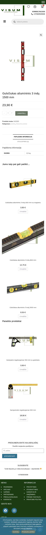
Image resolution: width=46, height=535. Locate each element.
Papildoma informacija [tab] (23, 137)
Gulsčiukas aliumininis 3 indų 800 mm (23, 260)
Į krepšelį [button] (23, 211)
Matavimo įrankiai (21, 124)
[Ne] (43, 526)
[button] (41, 35)
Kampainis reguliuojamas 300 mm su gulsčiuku (23, 360)
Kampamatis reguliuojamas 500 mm (23, 410)
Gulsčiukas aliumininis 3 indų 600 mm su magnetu (23, 202)
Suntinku (16, 532)
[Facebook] (5, 510)
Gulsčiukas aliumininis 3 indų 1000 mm (23, 307)
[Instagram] (14, 510)
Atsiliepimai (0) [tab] (23, 141)
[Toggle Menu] (43, 2)
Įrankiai (13, 124)
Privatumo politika (28, 532)
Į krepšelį (21, 113)
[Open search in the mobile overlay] (27, 22)
